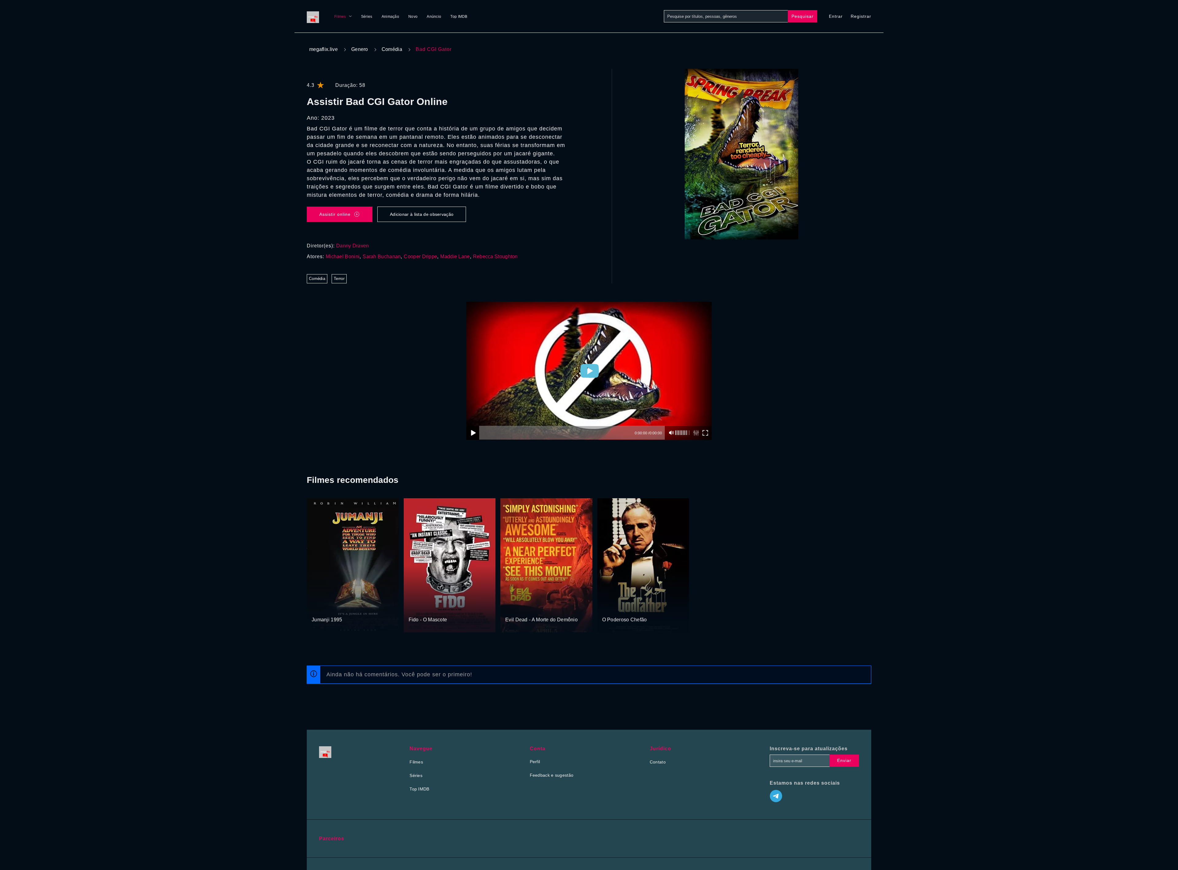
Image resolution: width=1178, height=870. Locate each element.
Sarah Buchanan (382, 256)
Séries (366, 16)
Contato (658, 761)
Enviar (844, 760)
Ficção (338, 608)
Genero (359, 49)
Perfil (535, 761)
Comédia (392, 49)
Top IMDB (458, 16)
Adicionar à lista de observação (421, 214)
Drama (416, 608)
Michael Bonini (343, 256)
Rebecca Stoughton (495, 256)
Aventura (321, 608)
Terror (339, 278)
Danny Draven (352, 245)
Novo (413, 16)
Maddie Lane (455, 256)
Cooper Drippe (420, 256)
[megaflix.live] (314, 16)
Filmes (340, 16)
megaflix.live (323, 49)
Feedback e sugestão (552, 775)
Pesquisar (802, 16)
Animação (390, 16)
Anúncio (434, 16)
